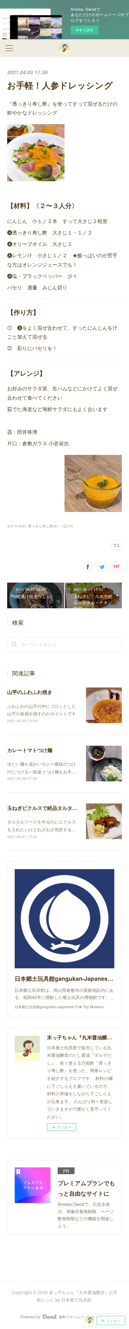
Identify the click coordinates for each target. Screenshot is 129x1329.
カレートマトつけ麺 (29, 750)
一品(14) (66, 525)
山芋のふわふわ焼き (29, 691)
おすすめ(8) (16, 525)
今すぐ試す (85, 29)
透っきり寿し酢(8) (42, 525)
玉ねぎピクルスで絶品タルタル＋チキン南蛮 (57, 807)
